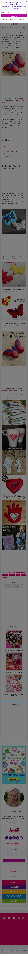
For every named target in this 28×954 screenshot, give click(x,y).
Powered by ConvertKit (14, 21)
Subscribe (14, 16)
